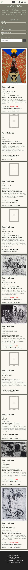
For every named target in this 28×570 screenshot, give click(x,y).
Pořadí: (2, 27)
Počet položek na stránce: (6, 32)
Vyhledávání (22, 2)
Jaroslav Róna (8, 87)
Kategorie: (3, 21)
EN (15, 2)
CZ (13, 2)
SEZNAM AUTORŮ (14, 19)
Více (14, 16)
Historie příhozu (18, 108)
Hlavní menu (25, 2)
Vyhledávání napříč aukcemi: (7, 38)
